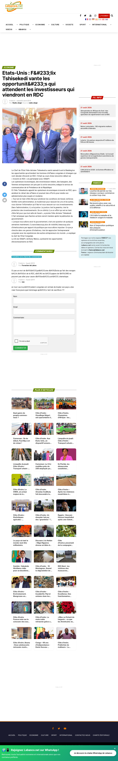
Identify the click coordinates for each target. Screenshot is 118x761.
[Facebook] (53, 728)
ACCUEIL (9, 25)
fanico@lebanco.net (97, 250)
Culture (45, 735)
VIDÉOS (9, 29)
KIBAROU (22, 29)
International (66, 735)
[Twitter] (59, 728)
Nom (15, 296)
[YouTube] (65, 728)
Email (15, 307)
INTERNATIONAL (99, 25)
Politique (22, 735)
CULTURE (55, 25)
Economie (34, 735)
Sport (54, 735)
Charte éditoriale (101, 735)
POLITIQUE (24, 25)
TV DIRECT (105, 16)
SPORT (83, 25)
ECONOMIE (40, 25)
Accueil (11, 735)
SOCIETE (69, 25)
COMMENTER (20, 348)
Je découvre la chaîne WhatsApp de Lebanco (93, 753)
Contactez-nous (82, 735)
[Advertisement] (59, 41)
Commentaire (18, 317)
